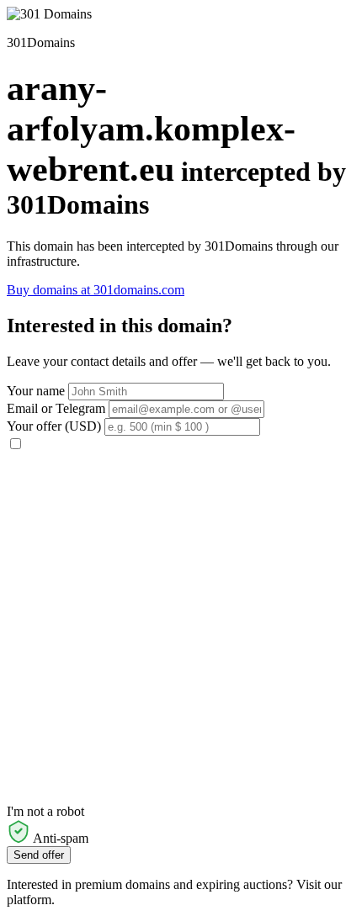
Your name (36, 391)
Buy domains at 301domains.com (95, 290)
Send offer (38, 855)
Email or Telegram (56, 408)
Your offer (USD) (54, 426)
